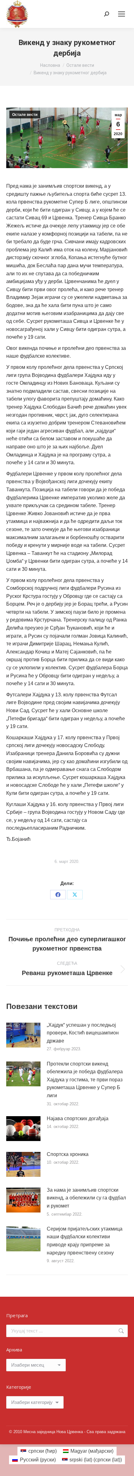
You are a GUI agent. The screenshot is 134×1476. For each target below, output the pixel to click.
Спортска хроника (68, 1154)
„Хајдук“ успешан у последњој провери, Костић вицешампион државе (83, 1032)
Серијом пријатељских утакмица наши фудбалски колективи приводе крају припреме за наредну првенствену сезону (84, 1240)
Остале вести (24, 114)
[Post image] (23, 1035)
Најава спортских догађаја (77, 1118)
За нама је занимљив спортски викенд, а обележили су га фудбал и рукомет (86, 1197)
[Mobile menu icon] (121, 14)
